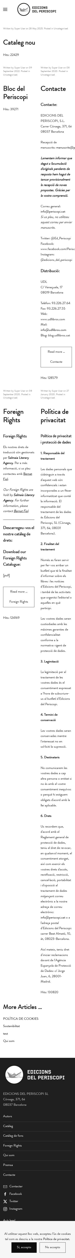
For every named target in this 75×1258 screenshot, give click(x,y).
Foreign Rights (12, 1146)
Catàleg (8, 1126)
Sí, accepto (24, 1247)
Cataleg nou (19, 43)
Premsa (8, 1165)
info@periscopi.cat (53, 212)
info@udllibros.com (53, 330)
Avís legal (9, 1220)
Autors (7, 1116)
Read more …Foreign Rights (18, 597)
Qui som (8, 1041)
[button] (5, 9)
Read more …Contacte (56, 357)
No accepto (52, 1247)
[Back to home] (37, 9)
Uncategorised (61, 29)
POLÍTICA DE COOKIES (21, 1019)
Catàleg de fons (13, 1136)
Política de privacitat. (56, 1239)
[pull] (6, 575)
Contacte (53, 89)
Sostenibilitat (11, 1026)
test (5, 1034)
